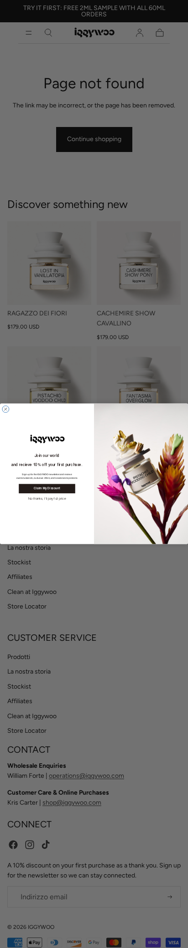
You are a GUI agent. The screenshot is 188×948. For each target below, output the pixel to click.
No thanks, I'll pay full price (47, 498)
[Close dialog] (5, 409)
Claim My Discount (47, 489)
